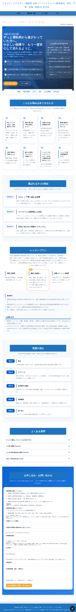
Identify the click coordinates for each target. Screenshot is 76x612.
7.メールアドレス (11, 554)
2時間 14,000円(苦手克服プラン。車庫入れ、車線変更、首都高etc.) (26, 496)
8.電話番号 (9, 562)
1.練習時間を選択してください (14, 491)
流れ (40, 91)
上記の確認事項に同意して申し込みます (19, 585)
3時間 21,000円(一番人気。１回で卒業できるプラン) (22, 499)
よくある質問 (47, 91)
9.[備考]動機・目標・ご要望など (14, 569)
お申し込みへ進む (10, 83)
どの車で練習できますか (13, 446)
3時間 (36, 273)
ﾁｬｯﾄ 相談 (72, 608)
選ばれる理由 (26, 91)
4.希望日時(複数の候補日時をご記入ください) (18, 527)
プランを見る (25, 83)
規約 (40, 607)
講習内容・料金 (18, 607)
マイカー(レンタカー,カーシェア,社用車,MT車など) (21, 510)
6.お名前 (8, 547)
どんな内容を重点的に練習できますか (17, 452)
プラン (34, 91)
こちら (24, 543)
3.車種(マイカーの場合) (12, 521)
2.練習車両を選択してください (14, 508)
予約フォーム (27, 607)
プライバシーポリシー (48, 607)
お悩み (18, 91)
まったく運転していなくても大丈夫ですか (19, 440)
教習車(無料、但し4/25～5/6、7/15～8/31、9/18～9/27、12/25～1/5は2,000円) (30, 513)
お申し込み (56, 91)
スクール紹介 (58, 607)
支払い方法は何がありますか (15, 458)
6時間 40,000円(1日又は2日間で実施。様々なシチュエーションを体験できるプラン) (30, 501)
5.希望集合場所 (10, 535)
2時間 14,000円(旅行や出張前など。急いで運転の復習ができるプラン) (27, 493)
